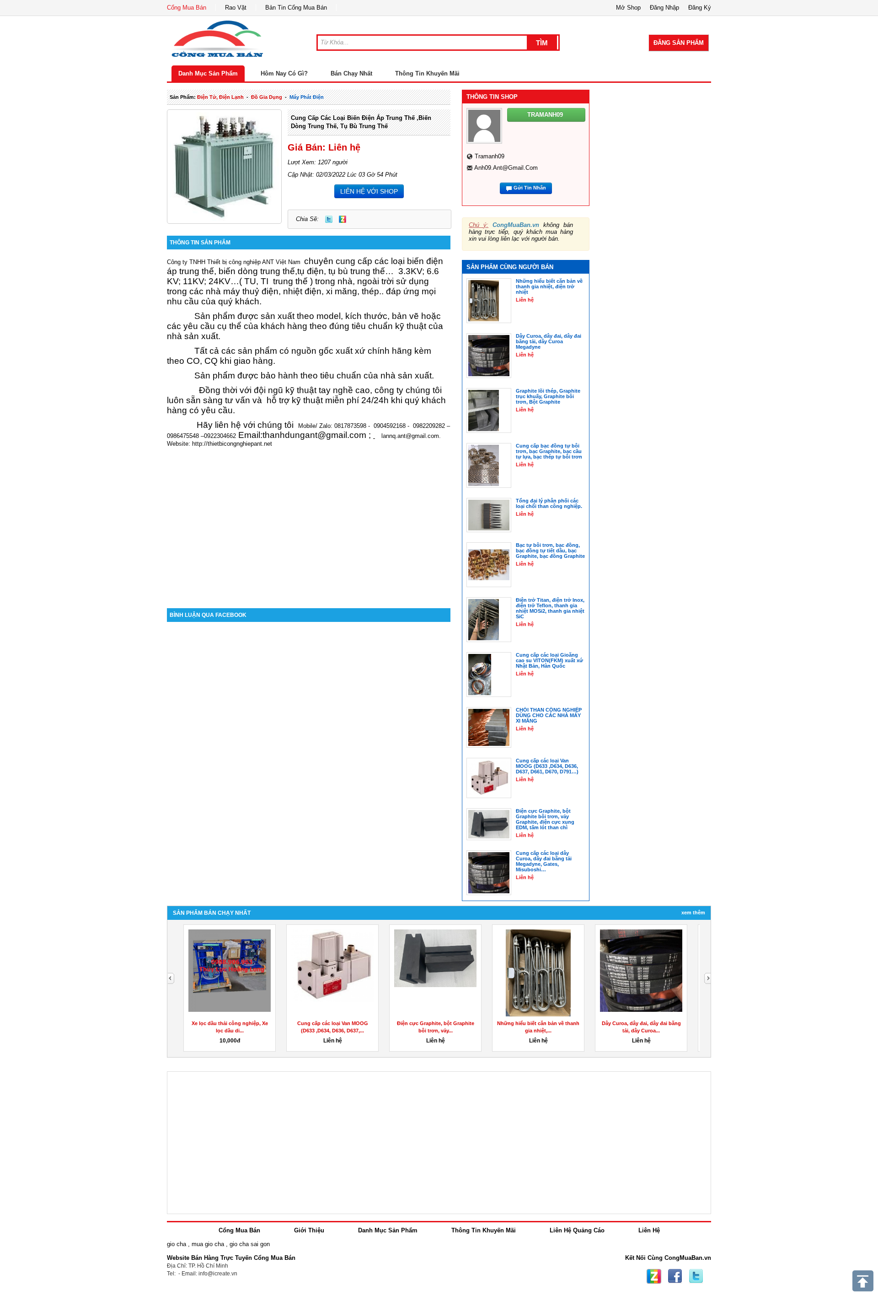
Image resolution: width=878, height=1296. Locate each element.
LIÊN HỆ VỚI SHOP (369, 191)
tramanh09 (489, 156)
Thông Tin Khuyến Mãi (427, 73)
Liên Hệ (649, 1230)
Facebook (675, 1276)
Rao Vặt (235, 7)
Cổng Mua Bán (186, 7)
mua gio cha (208, 1244)
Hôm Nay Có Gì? (284, 73)
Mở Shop (628, 7)
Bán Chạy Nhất (351, 73)
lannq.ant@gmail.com (410, 435)
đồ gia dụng (266, 97)
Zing (342, 219)
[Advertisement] (308, 530)
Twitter (328, 219)
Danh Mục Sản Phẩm (208, 73)
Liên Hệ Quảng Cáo (577, 1230)
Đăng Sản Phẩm (678, 42)
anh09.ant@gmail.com (506, 167)
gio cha (176, 1244)
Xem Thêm (693, 912)
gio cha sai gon (250, 1244)
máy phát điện (306, 97)
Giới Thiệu (309, 1230)
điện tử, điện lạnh (220, 97)
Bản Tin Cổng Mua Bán (296, 7)
